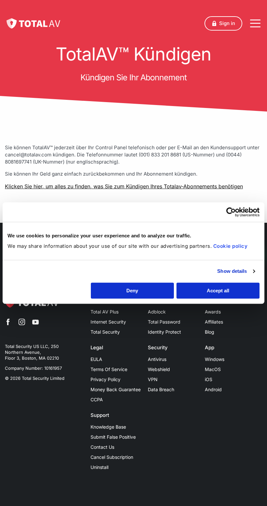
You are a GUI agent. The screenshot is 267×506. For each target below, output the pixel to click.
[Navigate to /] (33, 23)
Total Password (164, 322)
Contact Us (102, 447)
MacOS (213, 369)
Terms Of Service (109, 369)
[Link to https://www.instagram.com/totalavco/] (22, 323)
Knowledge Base (108, 427)
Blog (209, 332)
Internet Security (108, 322)
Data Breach (161, 389)
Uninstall (99, 467)
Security (158, 348)
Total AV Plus (105, 311)
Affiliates (214, 322)
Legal (97, 348)
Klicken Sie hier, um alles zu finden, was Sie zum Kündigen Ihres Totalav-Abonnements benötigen (124, 186)
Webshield (159, 369)
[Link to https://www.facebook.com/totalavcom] (8, 323)
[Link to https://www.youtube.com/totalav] (35, 323)
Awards (213, 311)
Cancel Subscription (112, 457)
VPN (153, 379)
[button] (223, 23)
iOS (208, 379)
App (209, 348)
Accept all (218, 290)
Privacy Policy (105, 379)
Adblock (157, 311)
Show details (232, 271)
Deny (132, 290)
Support (100, 415)
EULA (96, 359)
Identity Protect (164, 332)
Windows (214, 359)
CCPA (97, 399)
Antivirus (157, 359)
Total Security (105, 332)
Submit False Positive (113, 437)
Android (213, 389)
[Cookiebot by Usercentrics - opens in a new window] (231, 212)
